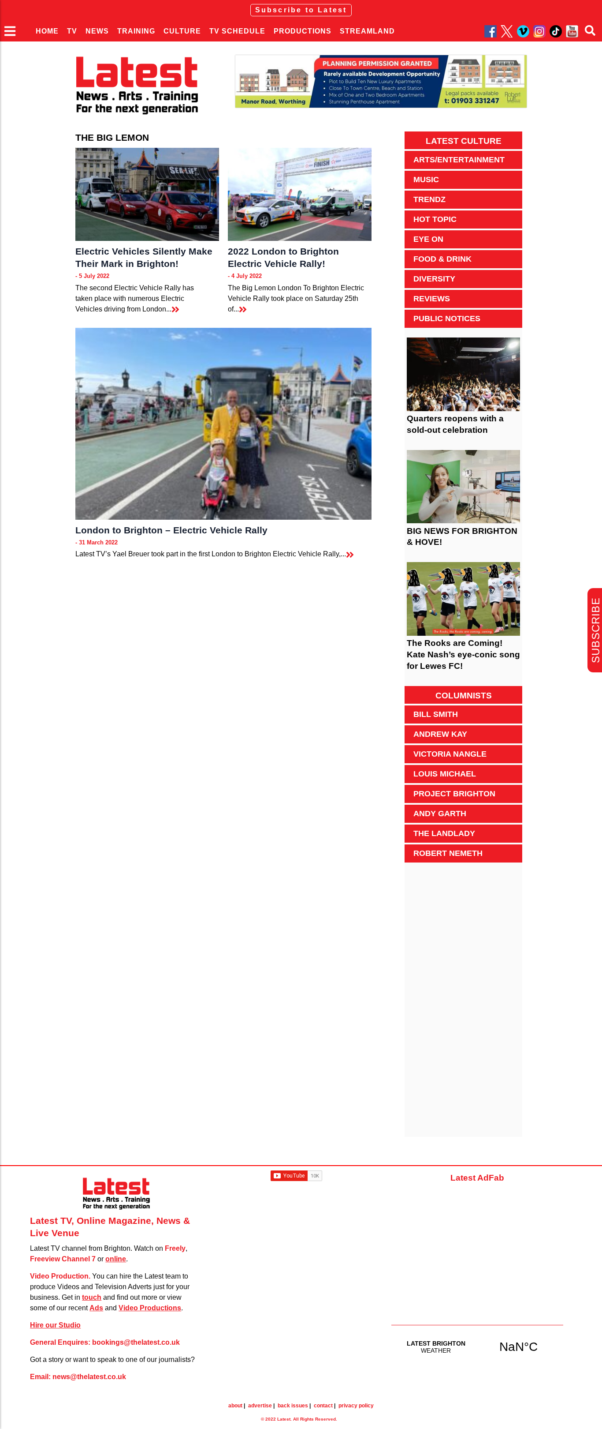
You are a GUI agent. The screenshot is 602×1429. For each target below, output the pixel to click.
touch (91, 1297)
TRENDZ (429, 199)
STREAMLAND (367, 31)
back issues (293, 1406)
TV (72, 31)
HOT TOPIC (435, 219)
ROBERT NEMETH (448, 853)
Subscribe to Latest (301, 10)
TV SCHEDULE (237, 31)
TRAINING (136, 31)
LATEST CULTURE (464, 141)
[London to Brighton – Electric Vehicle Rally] (223, 424)
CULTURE (182, 31)
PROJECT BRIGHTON (454, 793)
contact (323, 1406)
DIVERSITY (434, 278)
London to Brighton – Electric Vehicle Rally (171, 530)
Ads (96, 1308)
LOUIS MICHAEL (444, 773)
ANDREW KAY (440, 734)
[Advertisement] (463, 1004)
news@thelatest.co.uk (89, 1376)
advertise (260, 1406)
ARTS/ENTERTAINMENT (459, 159)
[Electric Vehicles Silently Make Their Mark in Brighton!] (147, 194)
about (235, 1406)
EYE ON (428, 239)
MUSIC (426, 179)
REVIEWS (431, 298)
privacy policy (356, 1406)
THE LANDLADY (444, 833)
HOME (47, 31)
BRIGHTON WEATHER (477, 1346)
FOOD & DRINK (442, 259)
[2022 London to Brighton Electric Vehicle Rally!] (300, 194)
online (115, 1259)
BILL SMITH (435, 714)
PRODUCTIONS (302, 31)
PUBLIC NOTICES (446, 318)
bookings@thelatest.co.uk (136, 1342)
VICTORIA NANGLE (450, 754)
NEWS (97, 31)
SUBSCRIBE (596, 630)
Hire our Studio (55, 1325)
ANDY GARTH (439, 813)
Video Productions (150, 1308)
